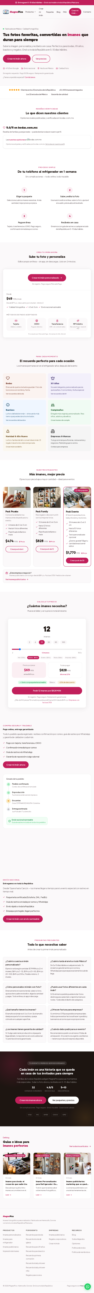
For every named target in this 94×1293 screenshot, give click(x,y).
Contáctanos (30, 77)
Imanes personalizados (12, 1235)
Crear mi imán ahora (16, 58)
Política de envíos (79, 1248)
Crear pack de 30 (77, 560)
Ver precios (41, 58)
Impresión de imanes (11, 1251)
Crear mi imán (54, 1243)
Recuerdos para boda (34, 1235)
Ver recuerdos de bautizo (16, 420)
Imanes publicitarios (11, 1247)
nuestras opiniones (17, 140)
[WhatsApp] (87, 1286)
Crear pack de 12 (47, 549)
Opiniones (76, 1243)
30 (49, 642)
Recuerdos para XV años (35, 1247)
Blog (58, 12)
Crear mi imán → (74, 11)
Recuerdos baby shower (35, 1263)
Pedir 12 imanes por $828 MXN (47, 690)
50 (56, 642)
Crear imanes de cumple (60, 420)
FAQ (65, 12)
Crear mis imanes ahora (31, 1100)
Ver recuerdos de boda (15, 394)
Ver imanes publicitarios (16, 579)
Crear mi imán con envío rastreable (22, 919)
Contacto (87, 12)
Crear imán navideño (14, 447)
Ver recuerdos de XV (59, 394)
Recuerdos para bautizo (35, 1251)
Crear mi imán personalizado (45, 277)
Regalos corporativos (57, 1239)
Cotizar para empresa (59, 447)
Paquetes (50, 12)
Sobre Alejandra (78, 1239)
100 (63, 642)
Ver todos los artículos (78, 1146)
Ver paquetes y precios (63, 1100)
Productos (29, 12)
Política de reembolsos (81, 1252)
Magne (8, 1216)
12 (42, 642)
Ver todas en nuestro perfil (55, 144)
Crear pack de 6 (16, 549)
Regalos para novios (34, 1275)
